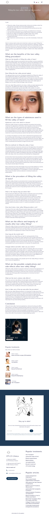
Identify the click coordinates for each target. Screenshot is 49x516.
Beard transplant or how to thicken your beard (33, 496)
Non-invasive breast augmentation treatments (32, 480)
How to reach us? (10, 467)
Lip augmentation (30, 462)
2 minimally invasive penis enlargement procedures (32, 506)
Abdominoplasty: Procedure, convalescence (33, 493)
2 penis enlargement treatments (31, 476)
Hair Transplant (30, 454)
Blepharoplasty (30, 460)
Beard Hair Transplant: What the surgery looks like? (33, 499)
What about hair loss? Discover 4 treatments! (34, 483)
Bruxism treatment (31, 464)
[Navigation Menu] (42, 2)
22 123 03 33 (11, 470)
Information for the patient (18, 513)
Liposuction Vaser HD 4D (32, 456)
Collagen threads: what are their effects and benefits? (33, 503)
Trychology (24, 8)
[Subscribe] (31, 431)
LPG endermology (30, 466)
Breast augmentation (31, 458)
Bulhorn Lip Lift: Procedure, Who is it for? (33, 486)
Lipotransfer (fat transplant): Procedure (33, 489)
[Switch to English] (37, 2)
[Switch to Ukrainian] (38, 2)
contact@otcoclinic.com (14, 473)
